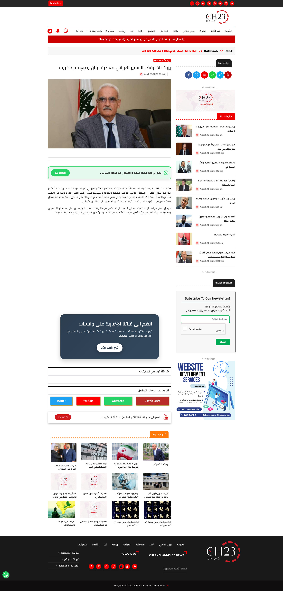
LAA (167, 586)
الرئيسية (228, 31)
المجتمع (152, 31)
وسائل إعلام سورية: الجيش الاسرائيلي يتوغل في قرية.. (64, 495)
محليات (202, 31)
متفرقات (109, 31)
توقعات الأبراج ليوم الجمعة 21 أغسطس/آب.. (158, 523)
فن (131, 31)
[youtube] (228, 75)
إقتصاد (122, 31)
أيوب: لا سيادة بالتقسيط (224, 235)
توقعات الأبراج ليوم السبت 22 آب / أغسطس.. (126, 523)
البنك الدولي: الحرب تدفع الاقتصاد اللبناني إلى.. (96, 465)
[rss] (135, 566)
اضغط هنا (60, 172)
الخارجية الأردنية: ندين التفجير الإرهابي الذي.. (95, 495)
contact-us (55, 3)
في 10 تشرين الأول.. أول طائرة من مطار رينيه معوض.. (156, 495)
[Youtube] (209, 3)
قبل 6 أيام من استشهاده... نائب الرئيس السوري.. (65, 467)
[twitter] (196, 75)
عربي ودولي (189, 31)
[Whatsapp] (215, 3)
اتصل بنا (80, 31)
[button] (58, 30)
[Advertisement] (109, 237)
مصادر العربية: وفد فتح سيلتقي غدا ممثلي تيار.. (93, 523)
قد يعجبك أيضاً (159, 434)
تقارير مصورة (95, 31)
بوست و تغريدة (211, 51)
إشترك (223, 342)
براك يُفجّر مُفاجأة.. (161, 464)
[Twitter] (197, 3)
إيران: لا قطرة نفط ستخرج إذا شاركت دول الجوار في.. (126, 465)
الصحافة (164, 31)
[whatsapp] (66, 30)
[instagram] (203, 3)
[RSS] (232, 3)
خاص (175, 31)
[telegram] (220, 3)
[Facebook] (192, 3)
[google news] (226, 3)
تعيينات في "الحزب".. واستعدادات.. (66, 523)
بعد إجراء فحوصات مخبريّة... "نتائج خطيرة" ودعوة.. (126, 495)
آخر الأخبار (215, 31)
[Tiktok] (121, 566)
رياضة (140, 31)
